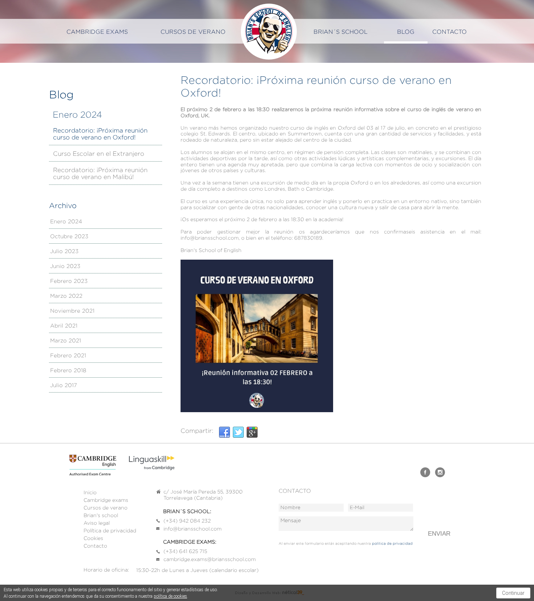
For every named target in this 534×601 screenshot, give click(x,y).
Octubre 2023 (69, 236)
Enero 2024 (66, 221)
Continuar (513, 593)
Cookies (93, 538)
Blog (405, 32)
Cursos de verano (106, 508)
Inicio (90, 492)
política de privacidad (392, 543)
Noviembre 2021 (72, 311)
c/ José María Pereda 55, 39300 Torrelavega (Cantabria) (203, 495)
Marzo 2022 (66, 296)
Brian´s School (340, 32)
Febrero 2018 (68, 370)
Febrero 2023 (69, 281)
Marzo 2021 (65, 341)
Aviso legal (97, 523)
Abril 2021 (63, 326)
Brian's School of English (269, 32)
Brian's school (101, 515)
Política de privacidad (110, 530)
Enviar (439, 533)
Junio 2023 (65, 266)
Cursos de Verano (193, 32)
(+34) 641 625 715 (185, 551)
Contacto (449, 32)
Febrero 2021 (68, 355)
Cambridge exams (97, 32)
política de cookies (170, 596)
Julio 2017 (63, 385)
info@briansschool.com (192, 529)
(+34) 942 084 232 (187, 521)
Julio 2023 (64, 251)
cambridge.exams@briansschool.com (209, 559)
